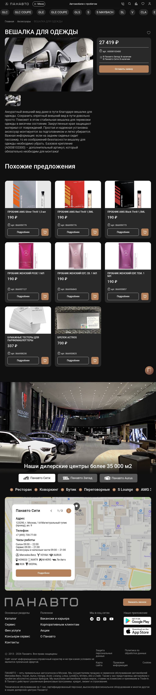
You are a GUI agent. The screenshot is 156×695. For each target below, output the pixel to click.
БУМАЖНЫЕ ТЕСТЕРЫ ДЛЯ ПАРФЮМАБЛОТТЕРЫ (23, 339)
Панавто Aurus (122, 478)
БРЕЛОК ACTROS (67, 337)
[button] (65, 206)
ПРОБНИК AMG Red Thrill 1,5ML (75, 211)
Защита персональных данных (104, 653)
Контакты (12, 642)
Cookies (147, 662)
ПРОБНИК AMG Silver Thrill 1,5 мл (26, 211)
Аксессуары (24, 21)
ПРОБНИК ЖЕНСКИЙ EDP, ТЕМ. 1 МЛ (125, 275)
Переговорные (97, 489)
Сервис (10, 624)
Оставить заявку (124, 69)
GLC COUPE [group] (13, 12)
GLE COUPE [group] (49, 12)
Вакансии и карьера (54, 618)
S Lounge (125, 489)
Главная (9, 21)
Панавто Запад (81, 478)
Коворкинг (49, 489)
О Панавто (47, 636)
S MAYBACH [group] (94, 12)
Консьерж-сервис (17, 636)
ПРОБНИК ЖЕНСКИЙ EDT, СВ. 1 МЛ (77, 273)
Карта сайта (99, 664)
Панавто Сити (40, 478)
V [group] (122, 12)
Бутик (71, 489)
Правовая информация (120, 664)
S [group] (78, 12)
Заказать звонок (137, 602)
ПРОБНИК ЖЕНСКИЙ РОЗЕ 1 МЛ (25, 273)
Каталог (10, 618)
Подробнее (23, 232)
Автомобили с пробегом (83, 4)
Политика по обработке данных (135, 652)
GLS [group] (67, 12)
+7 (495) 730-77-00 (26, 535)
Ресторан (23, 489)
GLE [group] (31, 12)
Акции (45, 630)
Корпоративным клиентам (59, 624)
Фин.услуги (13, 630)
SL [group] (112, 12)
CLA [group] (133, 12)
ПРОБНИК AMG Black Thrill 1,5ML (126, 211)
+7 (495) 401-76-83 (122, 3)
